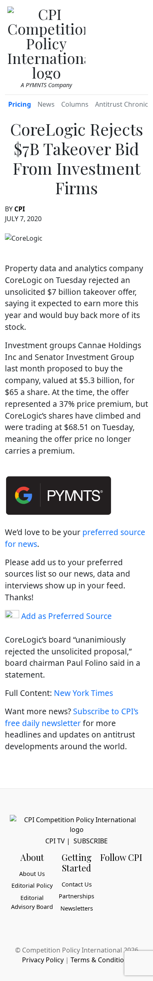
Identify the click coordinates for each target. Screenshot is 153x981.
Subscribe (90, 840)
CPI (19, 208)
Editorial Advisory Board (32, 902)
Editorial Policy (32, 885)
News (46, 104)
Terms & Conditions (101, 959)
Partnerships (76, 896)
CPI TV (55, 840)
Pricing (19, 104)
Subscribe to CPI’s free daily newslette (71, 717)
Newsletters (76, 908)
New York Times (83, 692)
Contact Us (77, 884)
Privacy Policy (43, 959)
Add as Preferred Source (65, 615)
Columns (75, 104)
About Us (32, 874)
